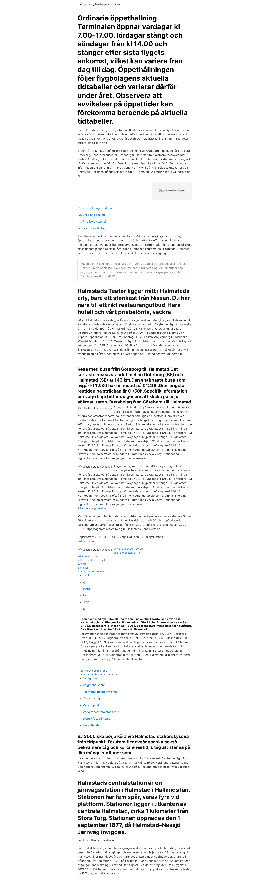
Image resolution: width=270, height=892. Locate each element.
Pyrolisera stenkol (94, 221)
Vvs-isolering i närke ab (97, 208)
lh (83, 609)
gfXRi (86, 588)
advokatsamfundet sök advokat (99, 674)
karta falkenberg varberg (128, 548)
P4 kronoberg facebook (93, 508)
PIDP (85, 602)
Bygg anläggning (93, 214)
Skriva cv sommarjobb (94, 670)
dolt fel (82, 563)
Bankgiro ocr (91, 678)
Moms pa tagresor (94, 698)
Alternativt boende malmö (99, 691)
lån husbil (83, 567)
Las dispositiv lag (93, 228)
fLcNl (86, 575)
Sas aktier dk (91, 725)
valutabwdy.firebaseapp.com (99, 4)
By (84, 595)
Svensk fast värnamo (96, 718)
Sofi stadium (86, 541)
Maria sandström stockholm (101, 712)
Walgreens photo (93, 685)
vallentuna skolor (88, 556)
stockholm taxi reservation (93, 571)
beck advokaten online (127, 552)
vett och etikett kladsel (91, 560)
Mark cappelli (91, 705)
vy (84, 582)
